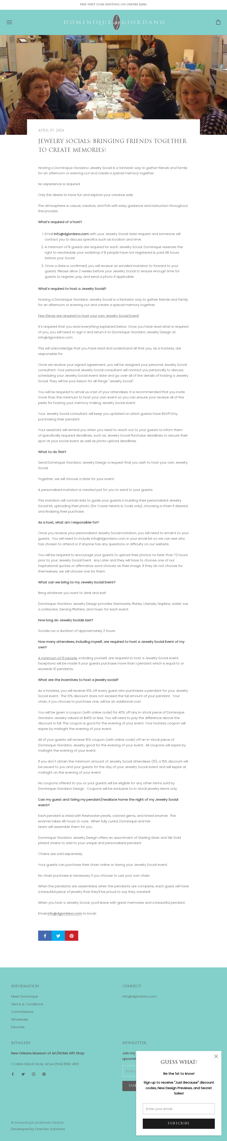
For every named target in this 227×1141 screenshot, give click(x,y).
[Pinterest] (44, 1074)
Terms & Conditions (27, 1004)
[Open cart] (218, 22)
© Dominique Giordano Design (37, 1123)
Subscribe (179, 1123)
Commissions (22, 1011)
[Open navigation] (9, 22)
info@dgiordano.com (64, 913)
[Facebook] (12, 1074)
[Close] (216, 1056)
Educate (18, 1027)
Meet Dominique (24, 996)
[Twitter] (23, 1074)
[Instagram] (33, 1074)
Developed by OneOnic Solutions (38, 1129)
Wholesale (19, 1019)
